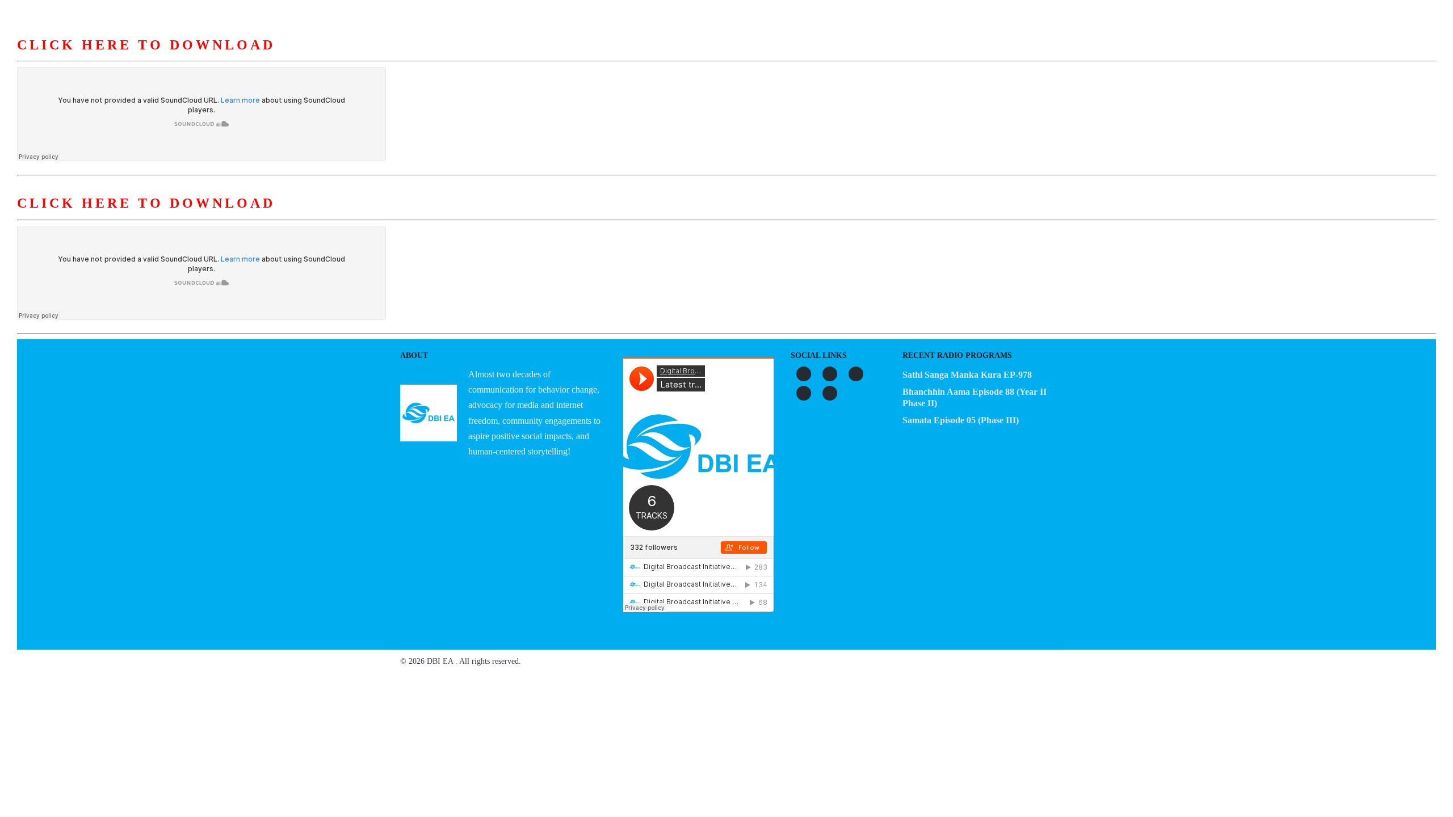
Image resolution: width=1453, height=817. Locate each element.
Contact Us (921, 56)
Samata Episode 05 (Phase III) (960, 420)
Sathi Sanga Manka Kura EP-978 (967, 375)
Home (531, 56)
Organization (654, 56)
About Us (585, 56)
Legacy (860, 56)
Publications (795, 56)
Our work (725, 56)
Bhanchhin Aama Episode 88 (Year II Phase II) (974, 397)
